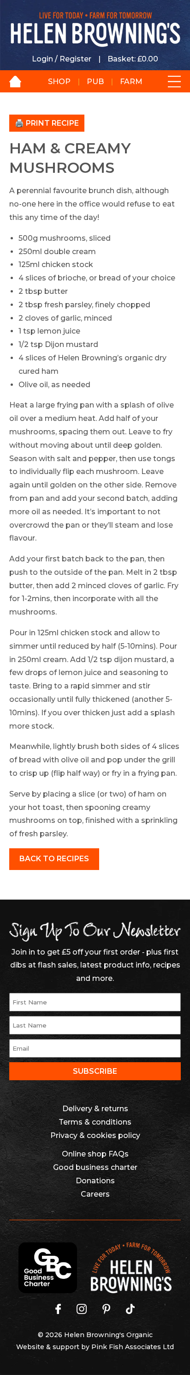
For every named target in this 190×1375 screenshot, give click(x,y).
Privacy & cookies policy (95, 1135)
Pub (95, 81)
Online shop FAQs (95, 1154)
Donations (95, 1180)
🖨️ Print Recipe (47, 123)
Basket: (132, 59)
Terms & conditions (95, 1122)
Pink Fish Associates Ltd (132, 1347)
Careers (95, 1194)
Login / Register (61, 59)
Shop (59, 81)
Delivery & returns (95, 1108)
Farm (131, 81)
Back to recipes (54, 858)
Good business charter (95, 1167)
